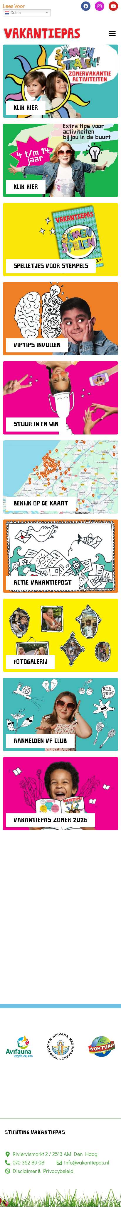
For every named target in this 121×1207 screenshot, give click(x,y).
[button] (112, 33)
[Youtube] (113, 6)
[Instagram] (99, 6)
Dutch (15, 12)
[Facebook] (85, 6)
